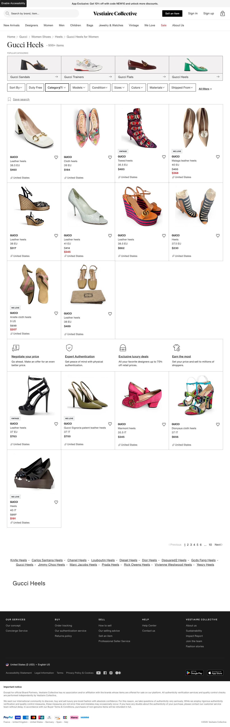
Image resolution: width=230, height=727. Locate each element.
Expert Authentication (80, 356)
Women (48, 25)
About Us (178, 25)
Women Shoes (41, 36)
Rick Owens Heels (137, 564)
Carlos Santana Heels (47, 560)
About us (191, 625)
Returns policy (63, 636)
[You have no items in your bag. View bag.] (222, 13)
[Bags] (96, 25)
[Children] (83, 25)
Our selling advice (109, 631)
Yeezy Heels (205, 564)
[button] (222, 13)
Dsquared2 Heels (174, 560)
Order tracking (63, 625)
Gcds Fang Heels (203, 560)
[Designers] (40, 25)
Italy (66, 722)
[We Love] (158, 25)
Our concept (13, 625)
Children (75, 25)
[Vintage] (141, 25)
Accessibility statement (19, 673)
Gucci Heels (24, 564)
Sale (164, 25)
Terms (60, 673)
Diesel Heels (128, 560)
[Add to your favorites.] (56, 157)
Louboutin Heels (103, 560)
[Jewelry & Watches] (126, 25)
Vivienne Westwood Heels (173, 564)
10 (210, 545)
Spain (59, 722)
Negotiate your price (25, 356)
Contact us (148, 631)
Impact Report (194, 636)
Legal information (44, 673)
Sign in (193, 13)
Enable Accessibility (13, 3)
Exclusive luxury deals (133, 356)
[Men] (67, 25)
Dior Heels (149, 560)
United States (36, 722)
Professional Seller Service (114, 641)
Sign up (208, 13)
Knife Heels (18, 560)
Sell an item (172, 13)
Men (62, 25)
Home (11, 36)
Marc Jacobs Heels (83, 564)
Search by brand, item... (25, 13)
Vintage (134, 25)
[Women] (56, 25)
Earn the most (181, 356)
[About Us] (186, 25)
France (7, 722)
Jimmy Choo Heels (51, 564)
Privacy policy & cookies (79, 673)
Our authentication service (70, 631)
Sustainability (194, 631)
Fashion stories (195, 646)
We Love (149, 25)
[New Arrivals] (22, 25)
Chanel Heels (76, 560)
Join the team (194, 641)
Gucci (23, 36)
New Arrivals (11, 25)
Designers (31, 25)
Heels (59, 36)
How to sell (104, 625)
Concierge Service (16, 631)
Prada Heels (110, 564)
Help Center (149, 625)
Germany (49, 722)
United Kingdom (20, 722)
